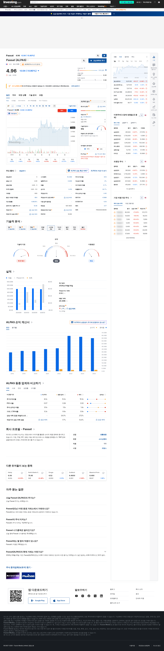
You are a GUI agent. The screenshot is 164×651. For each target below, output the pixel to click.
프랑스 (104, 448)
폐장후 (51, 9)
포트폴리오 (114, 598)
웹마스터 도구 (115, 603)
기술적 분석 (13, 221)
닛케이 (116, 99)
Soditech (72, 472)
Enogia (51, 472)
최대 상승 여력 (118, 203)
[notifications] (155, 2)
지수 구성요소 (43, 100)
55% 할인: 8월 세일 (127, 2)
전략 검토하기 (75, 86)
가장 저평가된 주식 (121, 198)
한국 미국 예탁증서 (71, 9)
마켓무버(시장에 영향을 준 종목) (125, 116)
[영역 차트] (12, 106)
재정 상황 (22, 95)
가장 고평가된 (129, 203)
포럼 (41, 95)
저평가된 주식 (110, 9)
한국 (25, 9)
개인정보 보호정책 (144, 645)
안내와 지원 (140, 598)
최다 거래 (116, 123)
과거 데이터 (21, 100)
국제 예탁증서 (59, 9)
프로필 (13, 100)
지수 (120, 57)
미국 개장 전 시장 (42, 9)
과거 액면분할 (32, 100)
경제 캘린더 (80, 6)
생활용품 (103, 434)
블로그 (112, 589)
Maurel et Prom (94, 472)
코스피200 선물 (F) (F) (121, 85)
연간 (7, 327)
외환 (115, 57)
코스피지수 (117, 81)
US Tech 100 (118, 92)
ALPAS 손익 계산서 (18, 322)
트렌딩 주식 (118, 161)
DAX (115, 95)
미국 (80, 9)
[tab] (11, 228)
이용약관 (132, 645)
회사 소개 (139, 589)
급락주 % (133, 123)
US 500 (116, 88)
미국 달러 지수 (118, 103)
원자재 (127, 57)
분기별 (14, 327)
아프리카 (101, 9)
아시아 (94, 9)
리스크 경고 (156, 645)
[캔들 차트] (8, 106)
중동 (89, 9)
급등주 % (125, 123)
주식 (133, 57)
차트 (14, 95)
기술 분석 (32, 95)
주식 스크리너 (91, 6)
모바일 (112, 594)
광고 (137, 594)
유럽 (84, 9)
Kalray (10, 472)
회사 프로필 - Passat (19, 429)
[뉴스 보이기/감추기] (54, 106)
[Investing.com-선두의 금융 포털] (12, 2)
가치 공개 (101, 70)
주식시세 (7, 9)
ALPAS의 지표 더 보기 (99, 171)
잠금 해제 (44, 420)
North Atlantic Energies (35, 472)
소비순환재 (103, 439)
